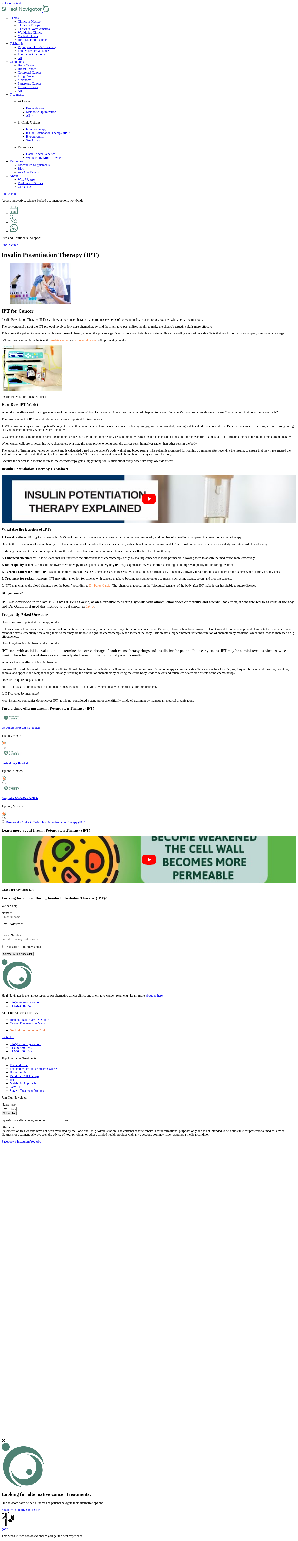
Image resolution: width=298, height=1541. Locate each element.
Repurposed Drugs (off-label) (37, 47)
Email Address (12, 924)
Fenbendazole (35, 108)
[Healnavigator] (25, 11)
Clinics (14, 18)
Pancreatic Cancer (29, 83)
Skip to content (11, 3)
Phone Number (11, 935)
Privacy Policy (79, 1120)
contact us (8, 1037)
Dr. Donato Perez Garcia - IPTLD (21, 727)
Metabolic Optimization (41, 112)
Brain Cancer (26, 65)
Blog (21, 168)
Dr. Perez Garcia (99, 585)
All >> (30, 115)
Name (7, 913)
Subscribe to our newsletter (23, 946)
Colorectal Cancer (29, 72)
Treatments (17, 94)
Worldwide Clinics (30, 32)
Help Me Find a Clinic (32, 40)
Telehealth (16, 43)
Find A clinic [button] (10, 193)
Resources (16, 161)
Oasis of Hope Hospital (15, 763)
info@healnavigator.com (25, 1002)
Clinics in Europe (29, 25)
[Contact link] (14, 213)
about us (154, 995)
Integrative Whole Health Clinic (20, 798)
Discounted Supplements (34, 165)
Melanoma (24, 80)
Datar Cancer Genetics (40, 154)
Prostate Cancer (28, 87)
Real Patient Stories (30, 183)
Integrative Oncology (31, 54)
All (20, 58)
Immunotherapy (36, 129)
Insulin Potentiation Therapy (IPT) (48, 133)
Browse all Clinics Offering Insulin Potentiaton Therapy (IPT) (45, 822)
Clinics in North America (34, 29)
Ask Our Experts (29, 172)
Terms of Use (55, 1120)
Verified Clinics (28, 36)
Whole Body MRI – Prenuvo (44, 157)
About (14, 176)
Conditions (17, 61)
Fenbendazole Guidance (33, 50)
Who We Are (26, 179)
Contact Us (25, 186)
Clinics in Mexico (29, 21)
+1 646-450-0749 (21, 1006)
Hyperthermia (35, 136)
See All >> (33, 140)
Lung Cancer (26, 76)
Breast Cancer (27, 69)
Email (6, 1109)
